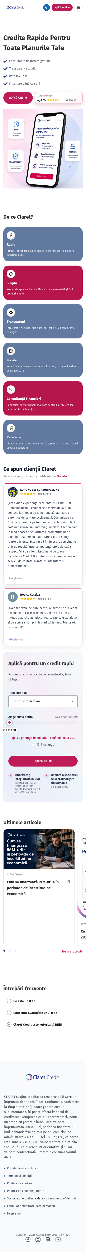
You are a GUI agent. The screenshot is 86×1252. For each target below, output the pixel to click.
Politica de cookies (19, 1183)
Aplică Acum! (43, 761)
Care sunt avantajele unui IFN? (35, 1013)
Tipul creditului (18, 693)
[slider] (9, 722)
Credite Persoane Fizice (22, 1168)
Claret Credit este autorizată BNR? (37, 1024)
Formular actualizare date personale (31, 1206)
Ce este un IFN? (24, 1001)
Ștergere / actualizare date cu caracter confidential (41, 1198)
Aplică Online (18, 97)
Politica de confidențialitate (25, 1191)
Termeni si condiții (19, 1176)
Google (62, 476)
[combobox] (43, 701)
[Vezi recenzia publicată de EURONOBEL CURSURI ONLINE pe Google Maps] (16, 578)
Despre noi (14, 1213)
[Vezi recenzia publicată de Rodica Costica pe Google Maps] (16, 639)
